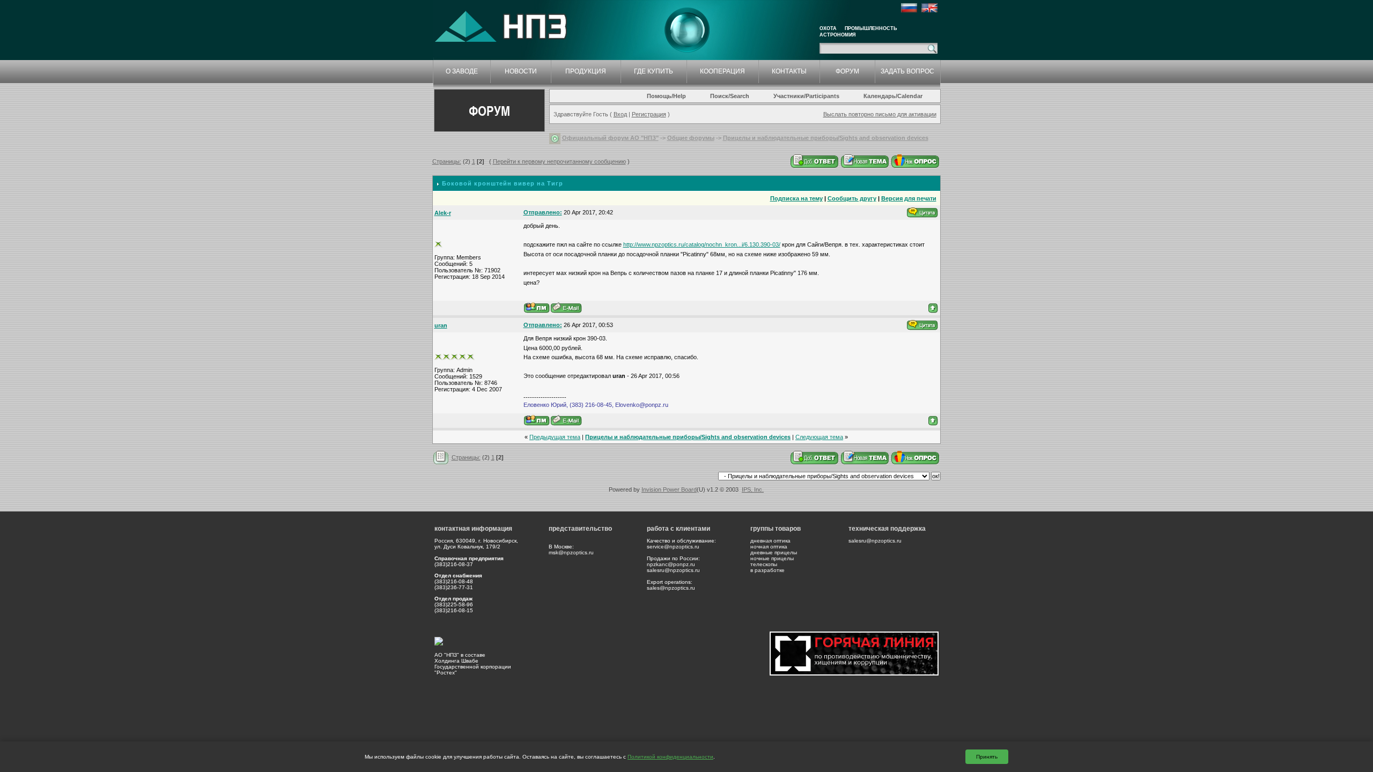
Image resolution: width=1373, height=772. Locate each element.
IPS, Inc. (753, 489)
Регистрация (649, 114)
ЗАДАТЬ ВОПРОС (907, 71)
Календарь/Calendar (892, 96)
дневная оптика (770, 541)
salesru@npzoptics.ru (673, 570)
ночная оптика (768, 547)
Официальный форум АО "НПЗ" (610, 138)
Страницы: (446, 161)
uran (440, 325)
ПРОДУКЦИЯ (585, 71)
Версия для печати (908, 198)
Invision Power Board (669, 489)
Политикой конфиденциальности (670, 757)
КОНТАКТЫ (789, 71)
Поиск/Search (729, 96)
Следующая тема (819, 437)
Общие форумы (690, 138)
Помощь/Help (666, 96)
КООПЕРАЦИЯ (722, 71)
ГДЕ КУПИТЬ (653, 71)
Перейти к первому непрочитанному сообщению (559, 161)
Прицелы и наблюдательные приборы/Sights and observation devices (825, 138)
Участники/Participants (806, 96)
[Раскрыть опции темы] (441, 457)
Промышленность (871, 28)
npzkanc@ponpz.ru (671, 564)
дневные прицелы (773, 552)
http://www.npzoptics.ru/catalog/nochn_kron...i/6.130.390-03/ (701, 244)
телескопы (763, 564)
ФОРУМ (847, 71)
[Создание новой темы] (865, 161)
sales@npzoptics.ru (671, 588)
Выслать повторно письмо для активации (879, 114)
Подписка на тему (796, 198)
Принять (987, 757)
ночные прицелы (772, 558)
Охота (828, 28)
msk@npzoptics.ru (571, 552)
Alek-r (442, 213)
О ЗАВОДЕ (462, 71)
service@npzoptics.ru (673, 547)
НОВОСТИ (521, 71)
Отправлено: (542, 212)
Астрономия (837, 35)
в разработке (767, 570)
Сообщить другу (852, 198)
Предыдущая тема (554, 437)
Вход (620, 114)
